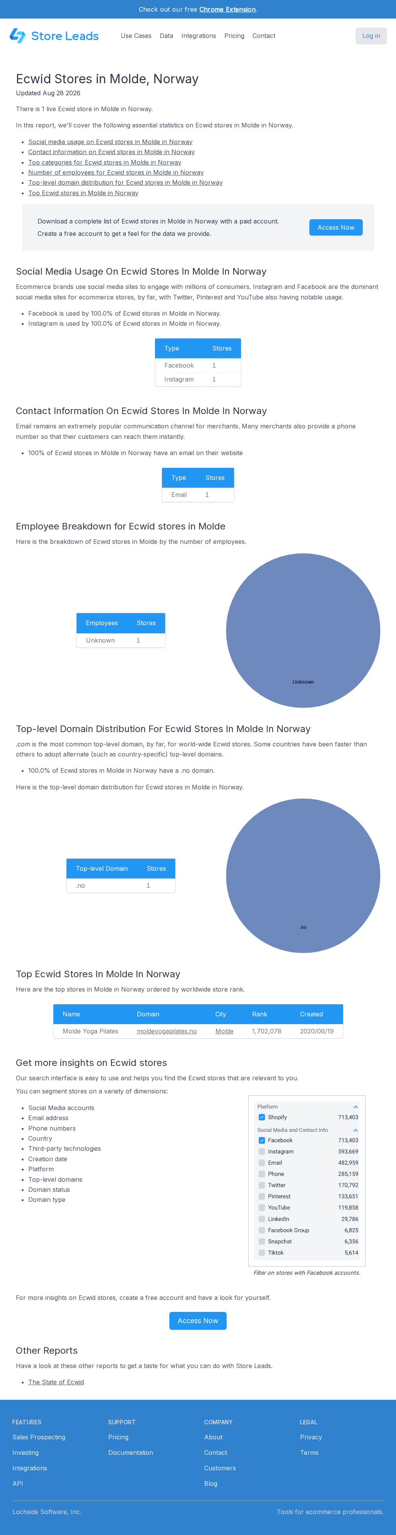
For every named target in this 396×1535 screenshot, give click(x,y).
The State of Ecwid (56, 1382)
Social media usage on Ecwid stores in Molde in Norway (110, 142)
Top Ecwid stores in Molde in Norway (83, 193)
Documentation (130, 1452)
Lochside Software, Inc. (47, 1512)
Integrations (198, 36)
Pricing (234, 36)
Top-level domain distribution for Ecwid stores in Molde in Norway (125, 182)
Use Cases (136, 36)
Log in (371, 36)
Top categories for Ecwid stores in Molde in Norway (104, 162)
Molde (224, 1031)
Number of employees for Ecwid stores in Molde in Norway (116, 172)
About (213, 1437)
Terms (309, 1452)
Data (166, 36)
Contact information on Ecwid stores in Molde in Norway (111, 152)
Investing (25, 1452)
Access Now (336, 227)
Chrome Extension (228, 9)
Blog (210, 1483)
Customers (220, 1468)
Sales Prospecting (38, 1437)
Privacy (311, 1437)
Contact (264, 36)
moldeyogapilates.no (167, 1031)
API (17, 1483)
